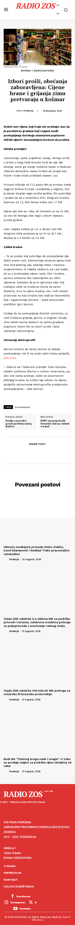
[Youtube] (15, 908)
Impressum (12, 872)
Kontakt (11, 879)
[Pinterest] (37, 453)
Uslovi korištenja (19, 886)
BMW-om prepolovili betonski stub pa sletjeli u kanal (55, 423)
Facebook (23, 896)
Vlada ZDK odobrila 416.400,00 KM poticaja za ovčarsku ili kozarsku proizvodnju (37, 692)
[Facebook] (20, 453)
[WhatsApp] (45, 453)
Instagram (17, 902)
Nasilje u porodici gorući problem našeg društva (18, 423)
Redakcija (28, 111)
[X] (29, 453)
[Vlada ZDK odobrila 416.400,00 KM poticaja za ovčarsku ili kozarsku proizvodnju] (37, 662)
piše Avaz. (11, 358)
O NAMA (9, 866)
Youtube (25, 908)
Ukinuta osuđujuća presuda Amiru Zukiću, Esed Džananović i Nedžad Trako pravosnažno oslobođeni (37, 550)
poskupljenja (22, 407)
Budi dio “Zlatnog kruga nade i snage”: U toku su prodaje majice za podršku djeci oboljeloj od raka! (37, 762)
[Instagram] (6, 902)
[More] (54, 453)
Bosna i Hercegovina (37, 70)
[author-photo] (6, 559)
